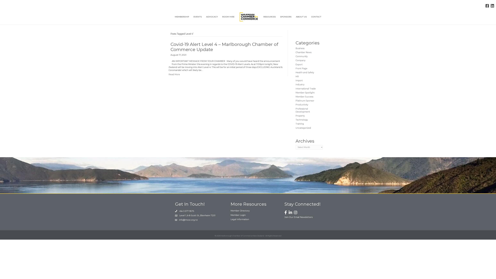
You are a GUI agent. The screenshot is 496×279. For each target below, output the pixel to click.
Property (300, 116)
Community (302, 56)
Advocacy (212, 17)
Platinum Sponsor (305, 100)
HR (297, 76)
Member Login (238, 215)
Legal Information (240, 219)
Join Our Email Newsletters (298, 217)
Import (299, 80)
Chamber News (303, 52)
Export (299, 64)
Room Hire (228, 17)
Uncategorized (303, 128)
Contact (316, 17)
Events (197, 17)
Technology (302, 120)
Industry (300, 84)
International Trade (306, 88)
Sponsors (286, 17)
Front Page (301, 68)
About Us (301, 17)
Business (300, 48)
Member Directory (240, 211)
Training (300, 124)
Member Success (304, 96)
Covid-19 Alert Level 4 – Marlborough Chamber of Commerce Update (224, 47)
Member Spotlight (305, 92)
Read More (174, 74)
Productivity (302, 104)
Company (300, 60)
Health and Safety (305, 72)
